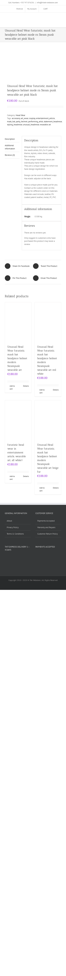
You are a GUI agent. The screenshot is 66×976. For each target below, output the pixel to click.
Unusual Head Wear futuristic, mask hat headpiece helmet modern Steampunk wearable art (17, 358)
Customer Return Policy (47, 533)
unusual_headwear (31, 124)
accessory (16, 118)
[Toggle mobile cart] (48, 17)
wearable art (45, 124)
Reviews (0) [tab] (10, 155)
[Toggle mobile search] (54, 17)
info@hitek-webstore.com (47, 2)
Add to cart (12, 387)
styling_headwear (14, 124)
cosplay (32, 118)
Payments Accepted (46, 520)
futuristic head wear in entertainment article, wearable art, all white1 (16, 452)
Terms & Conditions (15, 533)
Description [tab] (10, 139)
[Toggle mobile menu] (60, 17)
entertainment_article (45, 118)
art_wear (24, 118)
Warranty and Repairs (46, 527)
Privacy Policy (13, 527)
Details (26, 386)
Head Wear (20, 115)
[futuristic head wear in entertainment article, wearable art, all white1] (18, 420)
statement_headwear (53, 121)
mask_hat (11, 121)
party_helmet (21, 121)
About (9, 520)
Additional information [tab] (10, 147)
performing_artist (35, 121)
